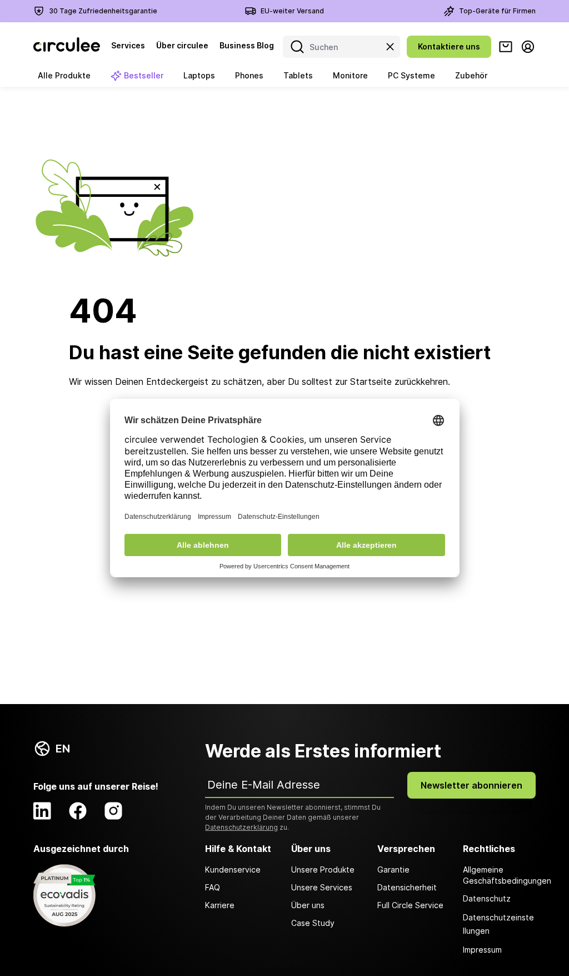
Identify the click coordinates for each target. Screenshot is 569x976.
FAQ (212, 887)
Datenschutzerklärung (241, 827)
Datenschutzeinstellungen (498, 924)
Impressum (482, 949)
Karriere (219, 905)
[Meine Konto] (528, 47)
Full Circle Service (410, 905)
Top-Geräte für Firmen (497, 11)
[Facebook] (78, 811)
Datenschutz (487, 898)
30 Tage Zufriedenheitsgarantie (103, 11)
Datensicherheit (407, 887)
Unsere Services (321, 887)
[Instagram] (113, 811)
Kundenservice (233, 869)
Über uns (308, 905)
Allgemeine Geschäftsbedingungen (499, 875)
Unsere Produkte (323, 869)
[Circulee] (66, 46)
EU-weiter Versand (292, 11)
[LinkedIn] (42, 811)
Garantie (393, 869)
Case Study (313, 923)
